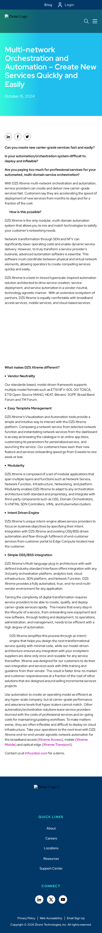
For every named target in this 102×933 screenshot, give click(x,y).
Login (69, 5)
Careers (51, 838)
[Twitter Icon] (51, 899)
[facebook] (17, 136)
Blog (48, 5)
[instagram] (27, 136)
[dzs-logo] (51, 797)
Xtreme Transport (57, 744)
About (51, 828)
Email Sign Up (76, 918)
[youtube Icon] (63, 899)
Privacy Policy (26, 918)
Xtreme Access (50, 739)
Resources (51, 858)
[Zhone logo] (18, 21)
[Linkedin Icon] (39, 899)
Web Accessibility (51, 918)
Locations (51, 848)
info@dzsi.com (36, 753)
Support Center (51, 868)
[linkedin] (8, 136)
